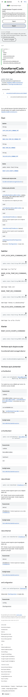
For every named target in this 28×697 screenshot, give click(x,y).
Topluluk (13, 686)
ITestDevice (13, 217)
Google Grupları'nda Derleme (8, 658)
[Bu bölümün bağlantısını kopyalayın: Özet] (6, 118)
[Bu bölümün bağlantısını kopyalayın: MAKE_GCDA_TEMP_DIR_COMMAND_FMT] (5, 275)
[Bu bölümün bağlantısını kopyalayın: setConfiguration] (13, 583)
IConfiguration (17, 240)
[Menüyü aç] (2, 1)
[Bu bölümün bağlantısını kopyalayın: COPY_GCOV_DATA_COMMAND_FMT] (2, 258)
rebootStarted (7, 228)
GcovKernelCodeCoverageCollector (12, 181)
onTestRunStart (7, 208)
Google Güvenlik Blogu (6, 654)
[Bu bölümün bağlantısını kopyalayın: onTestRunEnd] (12, 371)
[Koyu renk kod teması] (26, 262)
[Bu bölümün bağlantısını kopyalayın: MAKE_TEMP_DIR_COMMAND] (22, 291)
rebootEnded (6, 217)
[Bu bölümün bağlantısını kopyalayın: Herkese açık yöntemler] (22, 367)
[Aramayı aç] (19, 2)
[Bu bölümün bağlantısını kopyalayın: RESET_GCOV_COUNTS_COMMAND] (2, 333)
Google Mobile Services (6, 676)
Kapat (14, 21)
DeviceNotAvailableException (11, 423)
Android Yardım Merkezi (6, 667)
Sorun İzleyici (4, 681)
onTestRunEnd (6, 195)
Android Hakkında (5, 686)
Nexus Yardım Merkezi (6, 671)
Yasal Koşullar (19, 686)
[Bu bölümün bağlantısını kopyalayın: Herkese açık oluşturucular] (24, 347)
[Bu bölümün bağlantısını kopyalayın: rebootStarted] (12, 531)
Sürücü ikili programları (6, 638)
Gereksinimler (4, 629)
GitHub (2, 641)
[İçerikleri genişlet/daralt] (9, 49)
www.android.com (5, 674)
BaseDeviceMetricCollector (15, 82)
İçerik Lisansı (19, 615)
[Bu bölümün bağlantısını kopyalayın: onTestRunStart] (12, 431)
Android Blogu (4, 651)
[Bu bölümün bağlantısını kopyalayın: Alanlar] (8, 327)
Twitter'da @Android (6, 647)
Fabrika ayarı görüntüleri (6, 636)
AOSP (2, 45)
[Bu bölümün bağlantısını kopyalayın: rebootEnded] (11, 479)
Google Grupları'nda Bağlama (8, 661)
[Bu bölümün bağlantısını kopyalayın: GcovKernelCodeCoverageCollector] (2, 353)
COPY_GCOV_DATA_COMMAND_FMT (11, 130)
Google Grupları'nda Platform (8, 656)
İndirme (3, 632)
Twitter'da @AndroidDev (6, 649)
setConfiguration (7, 240)
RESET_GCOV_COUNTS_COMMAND (10, 171)
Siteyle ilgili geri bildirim (11, 688)
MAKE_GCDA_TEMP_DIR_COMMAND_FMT (12, 139)
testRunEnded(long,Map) (12, 411)
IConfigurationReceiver (15, 84)
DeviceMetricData (15, 195)
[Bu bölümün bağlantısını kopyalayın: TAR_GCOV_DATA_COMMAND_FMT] (2, 309)
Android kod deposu (5, 627)
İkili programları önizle (6, 634)
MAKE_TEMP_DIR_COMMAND (9, 147)
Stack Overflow (4, 678)
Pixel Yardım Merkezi (5, 669)
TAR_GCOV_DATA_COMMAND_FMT (10, 156)
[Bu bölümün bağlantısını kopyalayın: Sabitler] (9, 251)
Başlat (14, 26)
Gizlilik (3, 688)
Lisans (25, 686)
